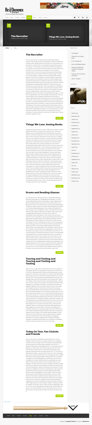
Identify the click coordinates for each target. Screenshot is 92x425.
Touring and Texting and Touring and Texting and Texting (40, 261)
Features (17, 17)
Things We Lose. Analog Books (64, 37)
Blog (29, 17)
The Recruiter (19, 36)
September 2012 (75, 144)
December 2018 (75, 116)
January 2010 (74, 171)
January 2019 (74, 113)
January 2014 (74, 119)
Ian (18, 38)
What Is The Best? (76, 78)
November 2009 (75, 178)
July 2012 (73, 150)
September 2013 (75, 128)
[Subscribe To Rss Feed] (83, 17)
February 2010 (75, 168)
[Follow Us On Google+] (87, 17)
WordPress (86, 421)
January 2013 (74, 134)
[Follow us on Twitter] (75, 17)
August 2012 (74, 147)
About (34, 17)
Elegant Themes (71, 421)
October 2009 (75, 181)
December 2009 (75, 175)
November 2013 (75, 122)
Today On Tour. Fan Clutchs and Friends (42, 332)
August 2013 (74, 131)
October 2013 (74, 125)
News (11, 17)
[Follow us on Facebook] (79, 17)
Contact (40, 17)
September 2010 (75, 159)
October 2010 (74, 156)
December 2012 (75, 138)
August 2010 (74, 162)
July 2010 (73, 165)
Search (45, 17)
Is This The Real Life (76, 61)
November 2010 (75, 153)
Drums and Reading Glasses (43, 192)
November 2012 (75, 141)
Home (6, 17)
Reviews (23, 17)
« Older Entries (6, 401)
